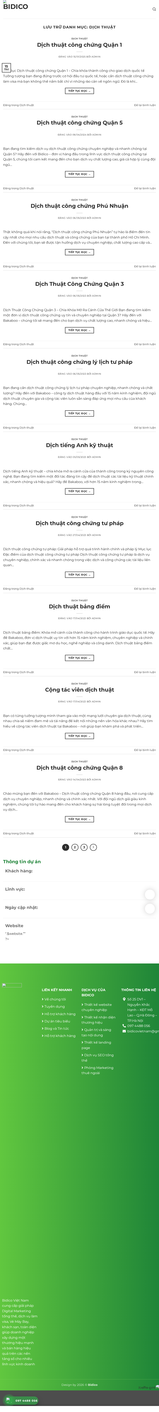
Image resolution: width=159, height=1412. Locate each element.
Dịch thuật (79, 38)
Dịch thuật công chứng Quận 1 (79, 45)
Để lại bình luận (145, 105)
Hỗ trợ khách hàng (60, 1014)
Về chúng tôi (55, 999)
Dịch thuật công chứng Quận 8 (79, 767)
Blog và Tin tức (57, 1029)
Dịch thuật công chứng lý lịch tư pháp (79, 362)
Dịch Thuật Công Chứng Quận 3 (79, 284)
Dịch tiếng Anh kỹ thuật (79, 445)
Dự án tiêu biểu (57, 1021)
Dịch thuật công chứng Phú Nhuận (79, 206)
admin (96, 56)
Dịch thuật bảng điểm (79, 606)
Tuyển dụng (55, 1007)
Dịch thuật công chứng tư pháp (80, 523)
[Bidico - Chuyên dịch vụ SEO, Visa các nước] (17, 9)
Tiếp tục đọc (79, 90)
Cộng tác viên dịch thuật (79, 689)
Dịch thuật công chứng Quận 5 (80, 122)
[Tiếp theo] (93, 847)
